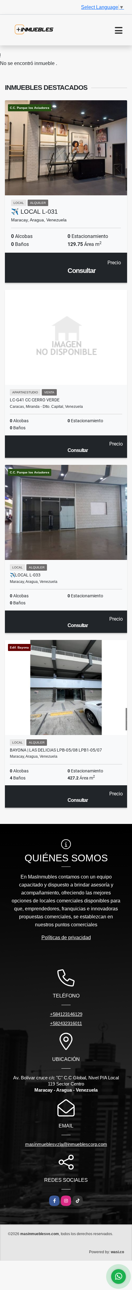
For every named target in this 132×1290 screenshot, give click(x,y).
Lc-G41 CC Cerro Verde (35, 399)
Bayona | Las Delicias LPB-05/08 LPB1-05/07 (56, 750)
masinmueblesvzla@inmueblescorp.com (66, 1144)
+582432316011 (66, 1023)
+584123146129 (66, 1014)
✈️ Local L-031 (34, 211)
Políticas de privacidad (66, 937)
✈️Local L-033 (25, 574)
